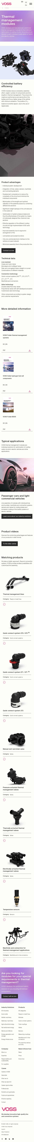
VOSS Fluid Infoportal (6, 1126)
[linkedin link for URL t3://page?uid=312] (6, 1139)
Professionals (5, 1088)
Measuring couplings (24, 1034)
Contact (3, 1102)
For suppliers (5, 1064)
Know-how (21, 1059)
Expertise (4, 1055)
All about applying (6, 1098)
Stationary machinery (7, 1021)
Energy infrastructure (7, 1039)
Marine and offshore (6, 1031)
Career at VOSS (5, 1072)
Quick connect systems (24, 1021)
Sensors (20, 1031)
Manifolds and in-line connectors (24, 1038)
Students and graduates (8, 1092)
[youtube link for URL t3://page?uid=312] (13, 1139)
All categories (22, 1010)
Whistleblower (5, 1134)
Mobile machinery (6, 1017)
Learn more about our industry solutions (17, 516)
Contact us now (8, 250)
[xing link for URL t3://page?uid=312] (2, 1139)
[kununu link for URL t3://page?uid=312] (9, 1139)
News (20, 1052)
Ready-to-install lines (24, 1014)
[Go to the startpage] (6, 4)
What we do (4, 1078)
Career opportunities (7, 1085)
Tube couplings (22, 1024)
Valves (20, 1027)
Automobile (4, 1014)
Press (20, 1055)
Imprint (3, 1129)
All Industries (5, 1010)
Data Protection (5, 1132)
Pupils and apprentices (7, 1095)
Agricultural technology (7, 1024)
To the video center (9, 544)
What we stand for (6, 1082)
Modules (20, 1017)
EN (26, 5)
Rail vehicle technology (7, 1027)
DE (26, 2)
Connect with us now (9, 996)
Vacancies (4, 1075)
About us (3, 1052)
